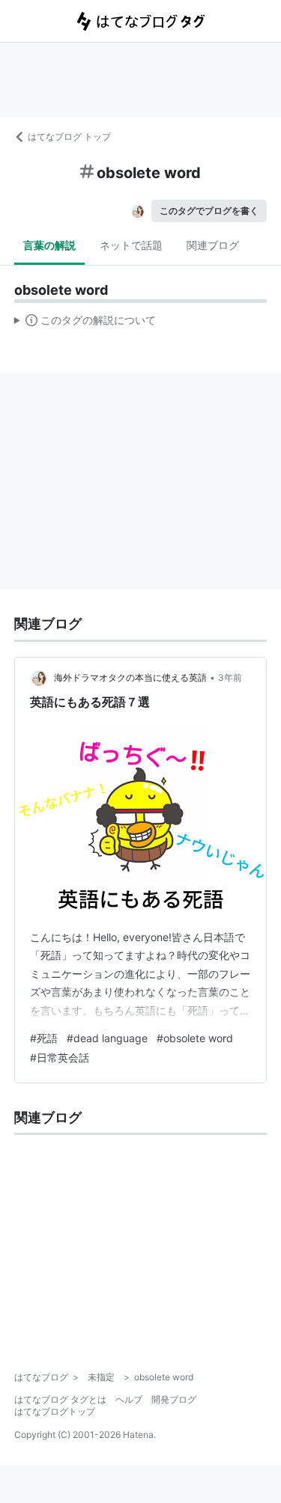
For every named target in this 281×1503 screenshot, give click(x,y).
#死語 (44, 1038)
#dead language (107, 1038)
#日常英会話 (59, 1057)
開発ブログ (173, 1399)
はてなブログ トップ (69, 136)
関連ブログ (213, 245)
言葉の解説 (49, 245)
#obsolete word (195, 1038)
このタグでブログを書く (209, 210)
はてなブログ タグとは (60, 1399)
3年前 (230, 677)
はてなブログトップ (54, 1411)
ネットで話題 (131, 245)
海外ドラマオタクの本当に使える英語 (130, 677)
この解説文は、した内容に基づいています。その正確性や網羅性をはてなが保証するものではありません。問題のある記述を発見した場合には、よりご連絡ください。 (85, 323)
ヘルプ (128, 1399)
